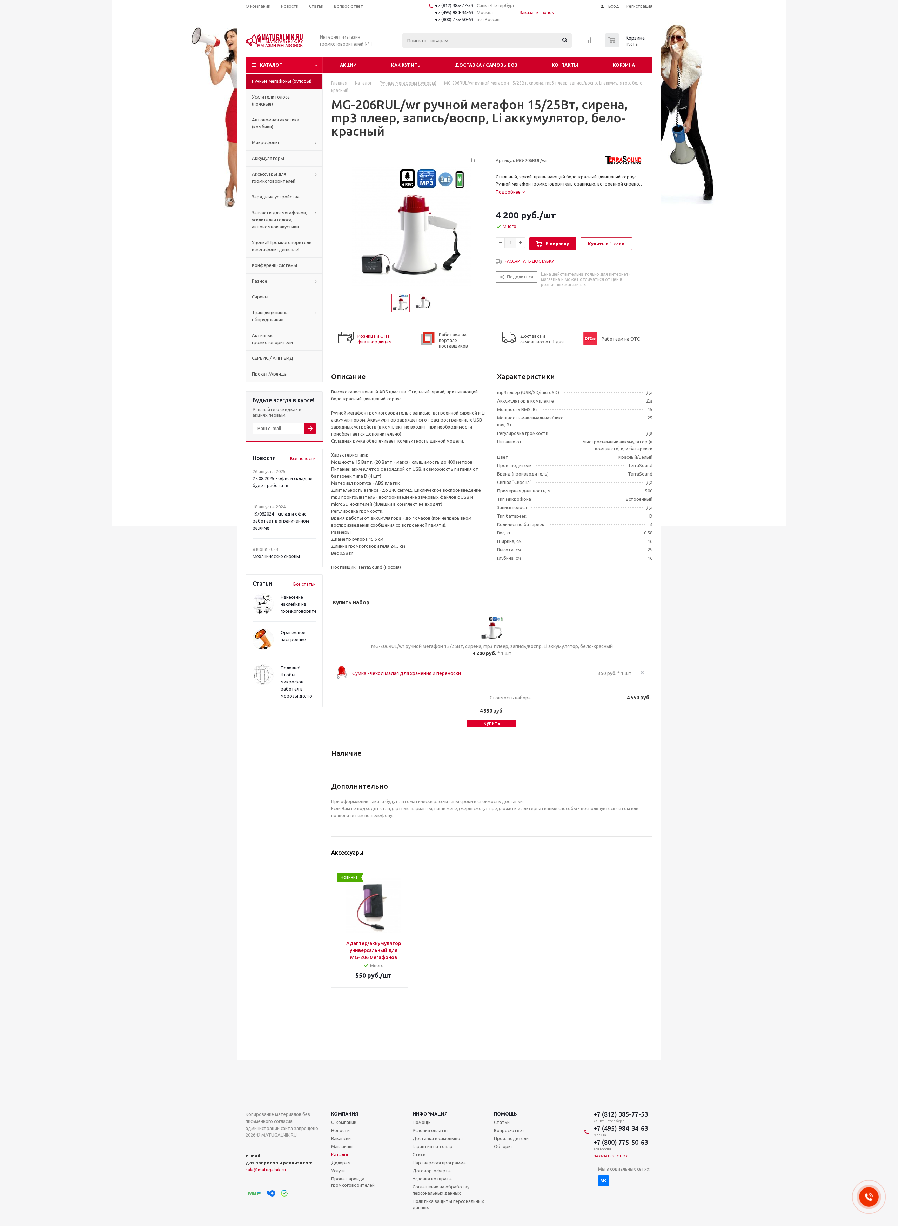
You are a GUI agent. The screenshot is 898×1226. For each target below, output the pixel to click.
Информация (430, 1113)
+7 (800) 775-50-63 (454, 19)
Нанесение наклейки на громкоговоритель (301, 603)
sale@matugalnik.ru (266, 1169)
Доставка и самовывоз (438, 1138)
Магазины (342, 1146)
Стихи (419, 1154)
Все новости (303, 458)
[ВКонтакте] (603, 1180)
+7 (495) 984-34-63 (454, 12)
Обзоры (503, 1146)
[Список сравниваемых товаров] (591, 42)
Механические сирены (276, 556)
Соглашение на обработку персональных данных (441, 1189)
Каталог (271, 64)
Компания (344, 1113)
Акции (348, 64)
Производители (511, 1138)
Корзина (624, 64)
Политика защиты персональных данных (448, 1204)
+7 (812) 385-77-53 (454, 5)
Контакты (565, 64)
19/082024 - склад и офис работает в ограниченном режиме (281, 520)
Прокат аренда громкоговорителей (353, 1181)
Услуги (338, 1170)
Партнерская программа (439, 1162)
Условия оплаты (430, 1130)
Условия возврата (432, 1178)
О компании (343, 1122)
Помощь (505, 1113)
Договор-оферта (432, 1170)
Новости (340, 1130)
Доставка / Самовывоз (486, 64)
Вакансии (341, 1138)
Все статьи (304, 584)
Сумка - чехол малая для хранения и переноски (406, 673)
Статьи (502, 1122)
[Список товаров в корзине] (626, 45)
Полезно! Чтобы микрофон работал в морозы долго (296, 681)
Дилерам (341, 1162)
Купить (491, 723)
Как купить (406, 64)
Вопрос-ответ (509, 1130)
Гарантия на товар (433, 1146)
